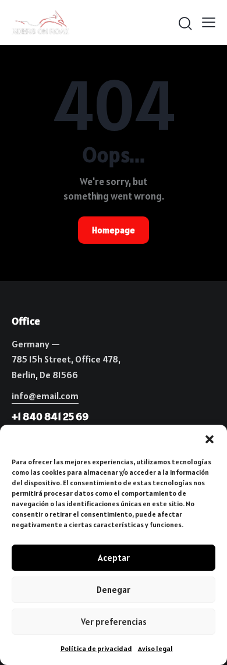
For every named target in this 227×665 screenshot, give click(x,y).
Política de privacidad (96, 648)
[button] (209, 439)
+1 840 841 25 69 (50, 416)
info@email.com (45, 395)
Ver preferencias (114, 621)
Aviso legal (155, 648)
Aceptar (114, 557)
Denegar (113, 589)
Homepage (113, 230)
